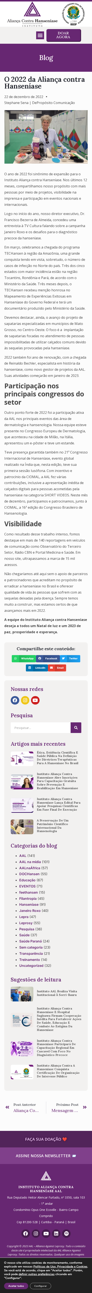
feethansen (28, 892)
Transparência (31, 953)
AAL (22, 856)
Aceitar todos (16, 1286)
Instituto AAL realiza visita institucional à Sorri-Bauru (57, 993)
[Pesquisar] (76, 727)
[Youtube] (35, 700)
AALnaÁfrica (29, 868)
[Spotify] (66, 1233)
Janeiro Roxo (30, 910)
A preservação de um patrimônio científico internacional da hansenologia (52, 825)
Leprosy (26, 923)
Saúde (24, 935)
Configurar (40, 1286)
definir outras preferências (37, 1274)
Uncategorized (31, 965)
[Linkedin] (56, 1233)
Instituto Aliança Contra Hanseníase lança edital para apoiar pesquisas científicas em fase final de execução (58, 804)
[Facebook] (15, 700)
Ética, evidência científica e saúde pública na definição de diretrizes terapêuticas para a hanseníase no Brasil (57, 758)
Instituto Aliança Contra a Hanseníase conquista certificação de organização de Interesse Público (58, 1071)
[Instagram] (25, 700)
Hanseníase (29, 904)
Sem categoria (31, 947)
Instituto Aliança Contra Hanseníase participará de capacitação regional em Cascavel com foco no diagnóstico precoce (56, 1048)
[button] (40, 35)
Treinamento (29, 959)
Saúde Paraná (30, 941)
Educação (27, 880)
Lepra (23, 917)
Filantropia (28, 898)
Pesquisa (26, 929)
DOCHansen (29, 874)
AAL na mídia (30, 862)
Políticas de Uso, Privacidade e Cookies (60, 1267)
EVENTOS (27, 886)
